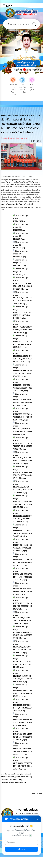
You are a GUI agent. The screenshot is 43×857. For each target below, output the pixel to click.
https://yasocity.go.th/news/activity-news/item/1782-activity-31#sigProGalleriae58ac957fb (17, 779)
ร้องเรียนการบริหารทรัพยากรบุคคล (13, 89)
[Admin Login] (30, 835)
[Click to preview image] (21, 156)
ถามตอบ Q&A (32, 87)
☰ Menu (8, 5)
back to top (37, 792)
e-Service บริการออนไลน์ (22, 88)
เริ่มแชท (21, 849)
